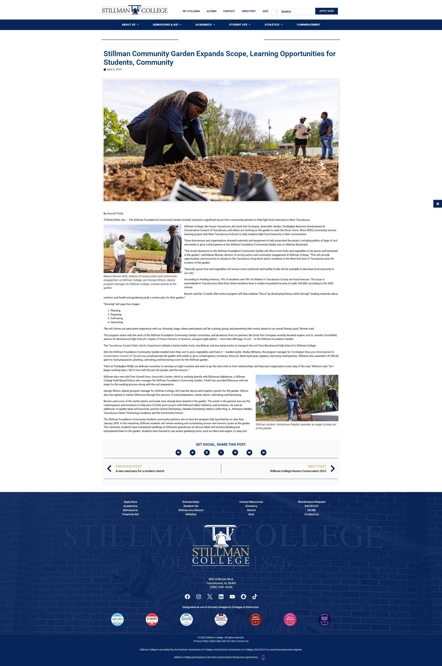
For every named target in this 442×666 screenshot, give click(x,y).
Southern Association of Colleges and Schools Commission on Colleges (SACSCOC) (222, 649)
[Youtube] (232, 596)
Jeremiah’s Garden (161, 376)
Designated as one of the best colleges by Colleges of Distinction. (221, 607)
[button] (178, 452)
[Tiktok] (254, 596)
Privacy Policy (201, 641)
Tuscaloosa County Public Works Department (135, 345)
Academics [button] (203, 24)
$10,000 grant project (164, 405)
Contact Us (242, 641)
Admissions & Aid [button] (165, 24)
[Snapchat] (243, 596)
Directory (249, 11)
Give (265, 11)
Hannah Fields (115, 213)
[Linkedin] (221, 596)
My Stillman (191, 11)
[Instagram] (198, 596)
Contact (229, 11)
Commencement (308, 24)
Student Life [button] (238, 24)
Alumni (211, 11)
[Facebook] (187, 596)
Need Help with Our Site (222, 641)
